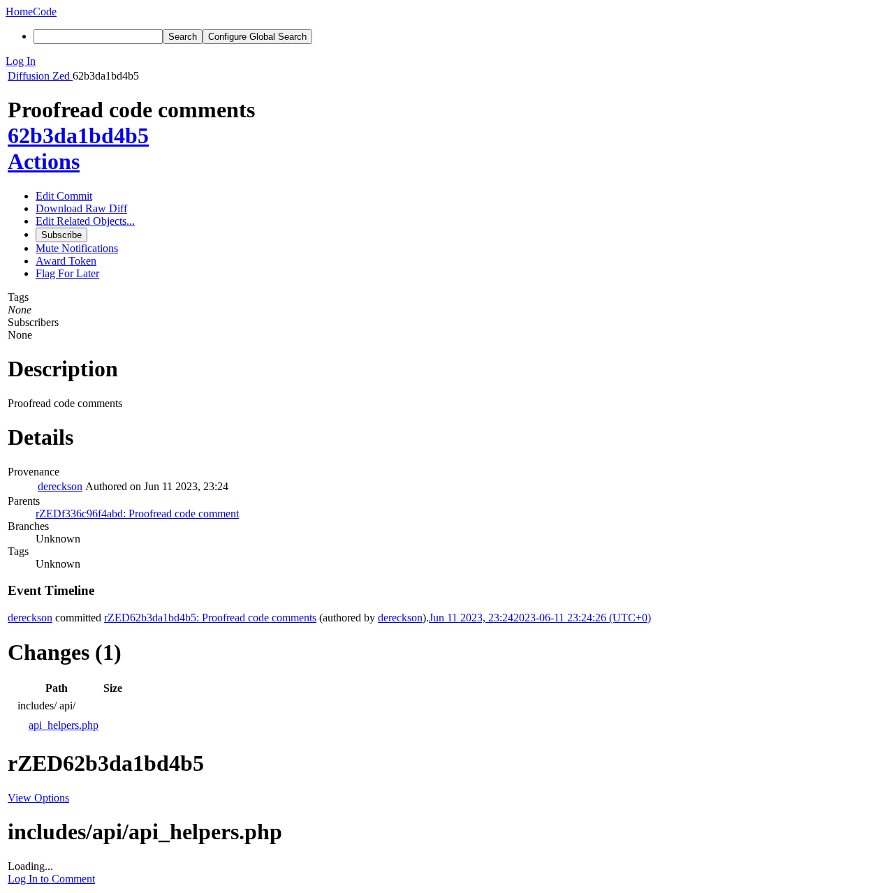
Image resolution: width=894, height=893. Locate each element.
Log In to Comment (51, 879)
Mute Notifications (77, 248)
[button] (447, 61)
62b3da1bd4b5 (78, 135)
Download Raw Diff (81, 208)
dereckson (60, 486)
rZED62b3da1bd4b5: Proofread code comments (210, 617)
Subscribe (61, 235)
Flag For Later (67, 273)
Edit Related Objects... (85, 221)
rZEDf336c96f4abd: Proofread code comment (137, 513)
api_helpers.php (63, 725)
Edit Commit (64, 196)
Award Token (66, 261)
